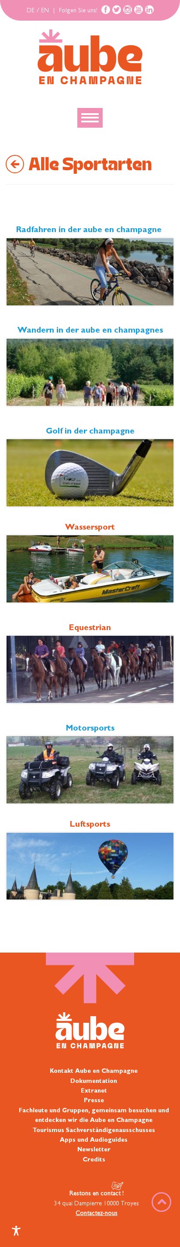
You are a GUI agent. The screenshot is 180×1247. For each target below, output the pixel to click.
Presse (94, 1101)
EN (45, 11)
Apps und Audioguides (94, 1140)
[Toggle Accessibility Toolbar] (16, 1230)
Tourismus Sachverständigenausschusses (93, 1131)
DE (31, 11)
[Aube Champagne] (90, 57)
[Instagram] (127, 9)
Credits (94, 1160)
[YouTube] (138, 9)
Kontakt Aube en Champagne (94, 1071)
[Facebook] (105, 9)
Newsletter (94, 1150)
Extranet (94, 1091)
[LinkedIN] (149, 9)
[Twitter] (116, 9)
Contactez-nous (97, 1214)
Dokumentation (93, 1082)
